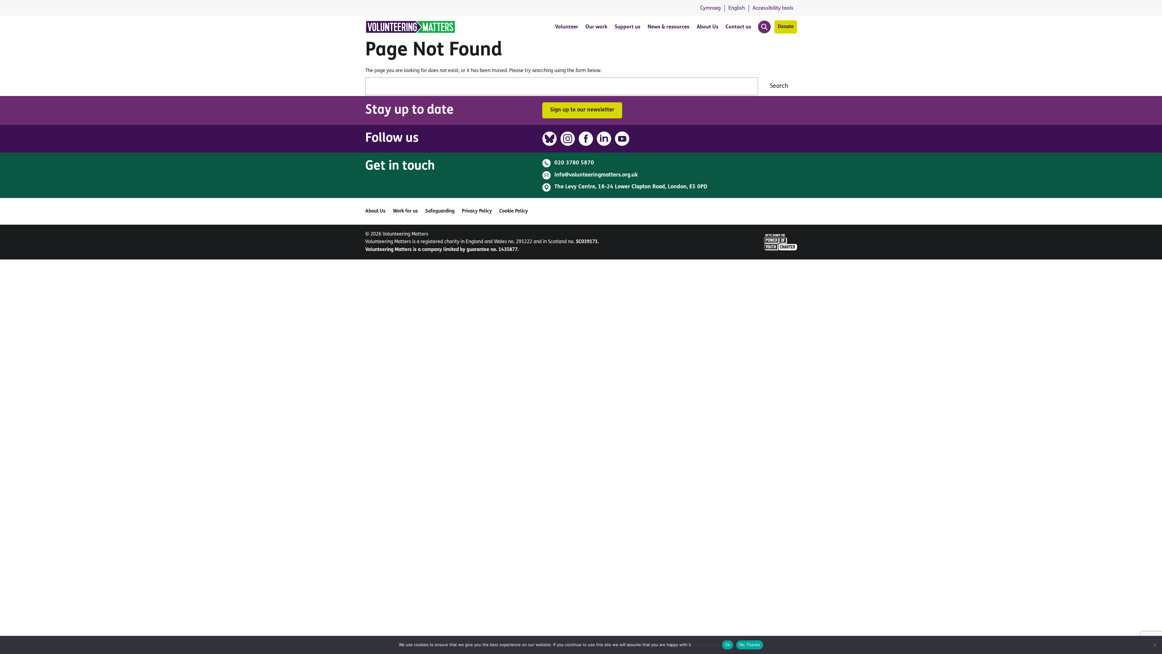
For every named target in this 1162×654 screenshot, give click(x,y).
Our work (596, 27)
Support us (627, 27)
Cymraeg (710, 8)
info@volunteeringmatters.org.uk (596, 175)
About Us (707, 27)
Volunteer (566, 27)
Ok (727, 644)
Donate (786, 27)
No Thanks (749, 644)
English (736, 8)
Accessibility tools (773, 8)
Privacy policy (706, 644)
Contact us (738, 27)
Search (779, 86)
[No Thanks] (1154, 645)
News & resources (668, 27)
